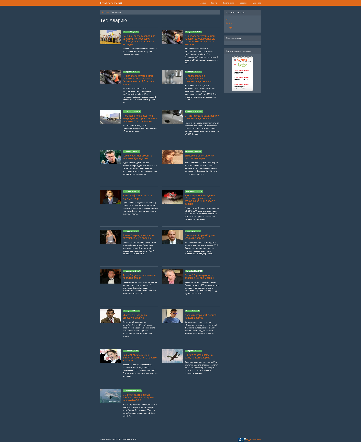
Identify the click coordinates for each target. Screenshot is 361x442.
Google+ (229, 27)
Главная (203, 3)
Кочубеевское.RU (111, 3)
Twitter (229, 23)
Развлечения (228, 3)
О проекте (257, 3)
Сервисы (243, 3)
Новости (214, 3)
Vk (227, 19)
